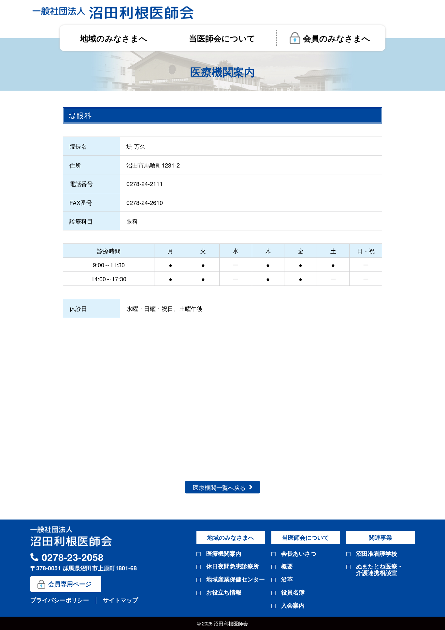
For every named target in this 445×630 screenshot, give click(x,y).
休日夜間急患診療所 (232, 566)
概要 (287, 566)
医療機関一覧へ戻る (219, 487)
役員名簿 (293, 592)
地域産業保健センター (235, 579)
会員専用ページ (70, 583)
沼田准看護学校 (376, 553)
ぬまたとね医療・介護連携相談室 (379, 569)
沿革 (287, 579)
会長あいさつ (298, 553)
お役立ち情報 (223, 592)
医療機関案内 (223, 553)
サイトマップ (120, 600)
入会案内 (293, 605)
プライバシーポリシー (60, 600)
